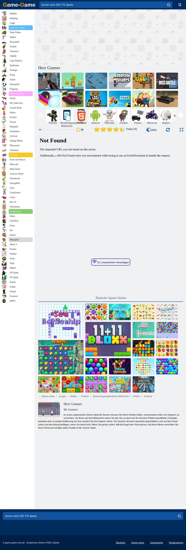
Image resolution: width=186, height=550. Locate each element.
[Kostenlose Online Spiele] (19, 5)
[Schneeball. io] (49, 99)
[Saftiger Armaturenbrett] (167, 348)
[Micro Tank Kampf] (143, 81)
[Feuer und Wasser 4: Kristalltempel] (143, 384)
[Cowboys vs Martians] (73, 81)
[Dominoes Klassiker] (143, 330)
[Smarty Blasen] (167, 366)
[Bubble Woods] (120, 366)
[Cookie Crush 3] (143, 366)
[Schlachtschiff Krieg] (96, 81)
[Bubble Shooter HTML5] (167, 330)
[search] (169, 4)
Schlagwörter (156, 542)
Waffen (73, 396)
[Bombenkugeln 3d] (120, 99)
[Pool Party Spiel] (120, 384)
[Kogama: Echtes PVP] (143, 99)
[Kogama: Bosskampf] (167, 81)
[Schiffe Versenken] (61, 321)
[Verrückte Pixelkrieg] (96, 99)
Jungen (62, 396)
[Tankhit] (73, 99)
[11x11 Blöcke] (108, 339)
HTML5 (136, 396)
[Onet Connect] (96, 312)
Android (148, 396)
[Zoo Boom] (73, 384)
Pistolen (84, 396)
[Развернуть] (181, 129)
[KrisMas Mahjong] (143, 312)
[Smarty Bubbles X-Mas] (96, 366)
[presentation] (40, 115)
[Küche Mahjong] (167, 312)
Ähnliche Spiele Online (110, 298)
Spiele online (48, 396)
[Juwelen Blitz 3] (61, 357)
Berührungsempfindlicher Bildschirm (110, 396)
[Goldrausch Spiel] (143, 348)
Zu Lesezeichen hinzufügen (112, 262)
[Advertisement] (74, 36)
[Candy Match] (96, 384)
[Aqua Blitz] (120, 312)
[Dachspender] (120, 81)
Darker (153, 129)
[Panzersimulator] (167, 99)
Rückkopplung (176, 542)
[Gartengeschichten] (49, 384)
